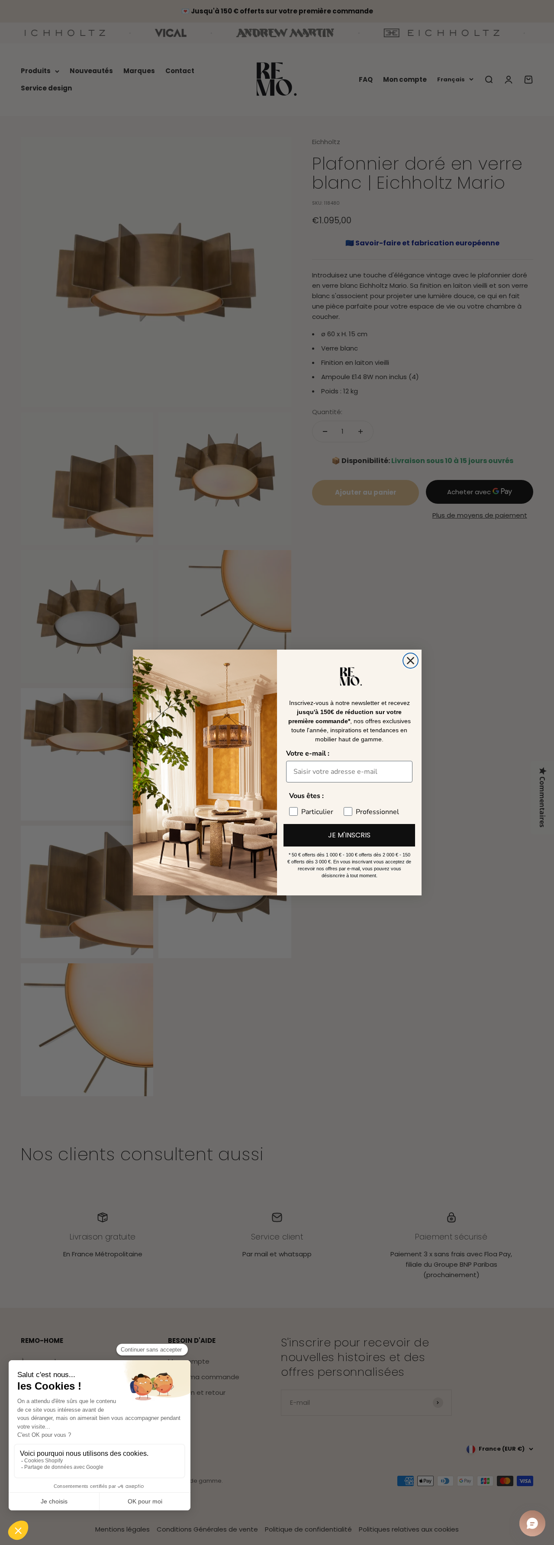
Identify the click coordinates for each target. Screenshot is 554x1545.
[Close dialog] (410, 660)
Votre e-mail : (307, 753)
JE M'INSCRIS (349, 835)
